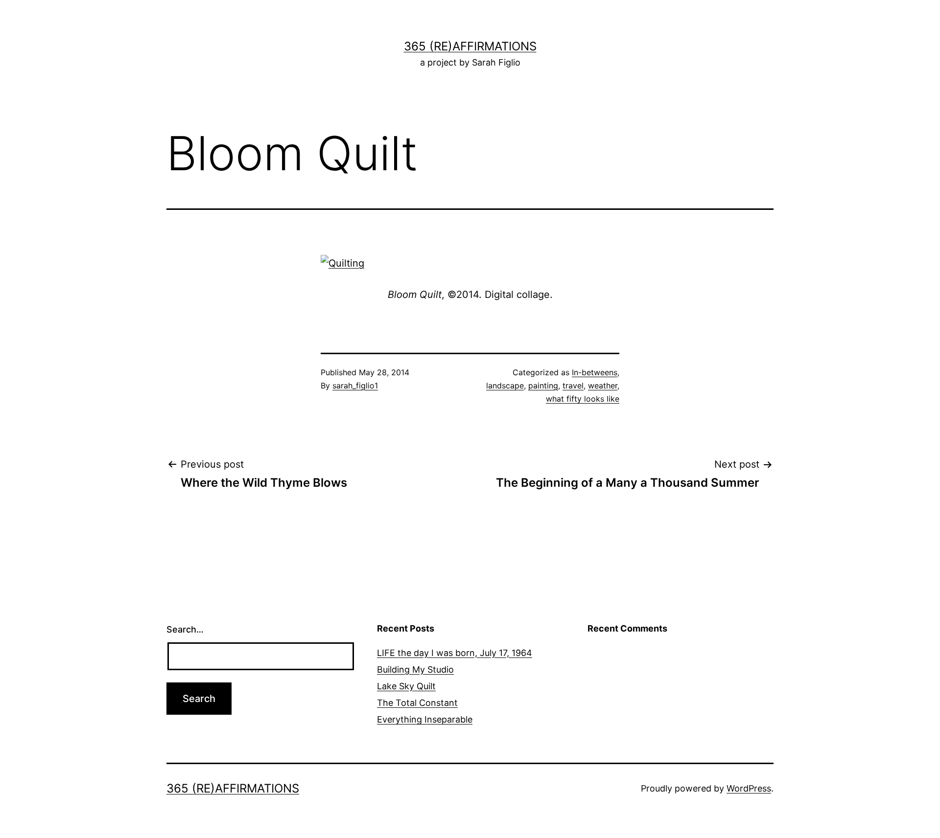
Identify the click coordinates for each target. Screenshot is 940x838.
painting (543, 385)
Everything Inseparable (424, 719)
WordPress (749, 788)
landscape (505, 385)
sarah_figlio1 (355, 385)
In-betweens (594, 372)
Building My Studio (415, 669)
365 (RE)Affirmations (470, 46)
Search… (185, 629)
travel (573, 385)
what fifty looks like (582, 399)
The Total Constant (417, 703)
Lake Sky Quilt (406, 686)
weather (602, 385)
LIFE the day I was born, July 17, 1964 (454, 653)
